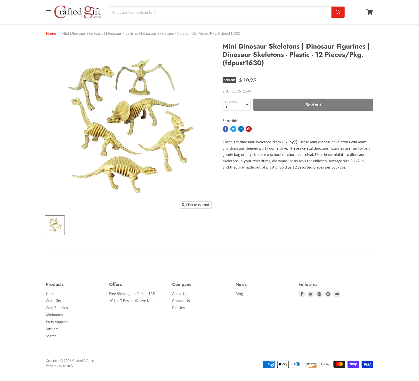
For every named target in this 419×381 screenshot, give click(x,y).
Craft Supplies (57, 307)
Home (51, 33)
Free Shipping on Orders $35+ (133, 293)
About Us (179, 293)
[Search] (338, 12)
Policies (178, 307)
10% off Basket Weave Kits (131, 300)
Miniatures (54, 315)
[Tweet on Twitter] (233, 129)
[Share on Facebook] (225, 129)
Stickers (52, 329)
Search (51, 336)
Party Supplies (57, 322)
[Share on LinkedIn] (241, 129)
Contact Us (181, 300)
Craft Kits (53, 300)
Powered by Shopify (59, 366)
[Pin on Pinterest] (249, 129)
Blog (239, 293)
